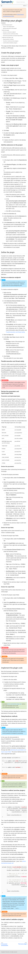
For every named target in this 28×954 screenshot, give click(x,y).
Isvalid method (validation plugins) (10, 42)
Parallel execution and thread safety (10, 33)
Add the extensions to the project (10, 28)
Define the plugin (5, 30)
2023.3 (24, 5)
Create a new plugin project (8, 26)
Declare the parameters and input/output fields (12, 35)
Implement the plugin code (7, 37)
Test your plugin (22, 944)
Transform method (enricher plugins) (10, 41)
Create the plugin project (7, 24)
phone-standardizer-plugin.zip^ (14, 704)
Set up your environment (4, 944)
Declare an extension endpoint (9, 32)
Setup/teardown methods (8, 39)
